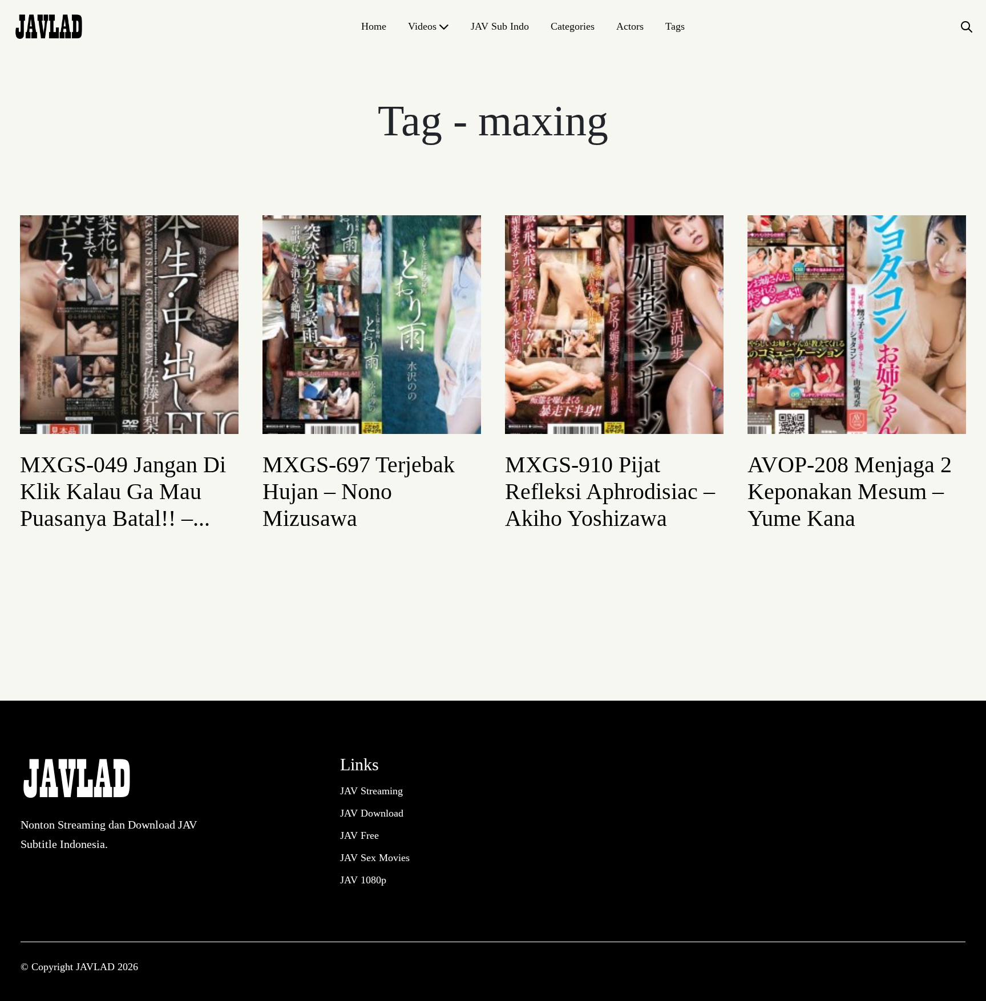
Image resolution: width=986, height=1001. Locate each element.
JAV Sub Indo (500, 26)
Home (373, 26)
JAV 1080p (363, 880)
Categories (573, 26)
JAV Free (359, 835)
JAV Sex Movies (375, 857)
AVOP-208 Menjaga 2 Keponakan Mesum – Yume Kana (849, 491)
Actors (630, 26)
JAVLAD (97, 966)
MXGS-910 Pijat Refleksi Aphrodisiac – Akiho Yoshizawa (610, 491)
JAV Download (371, 813)
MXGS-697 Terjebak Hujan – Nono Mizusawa (358, 491)
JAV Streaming (371, 791)
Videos (422, 26)
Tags (675, 26)
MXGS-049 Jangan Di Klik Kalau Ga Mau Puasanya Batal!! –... (123, 491)
